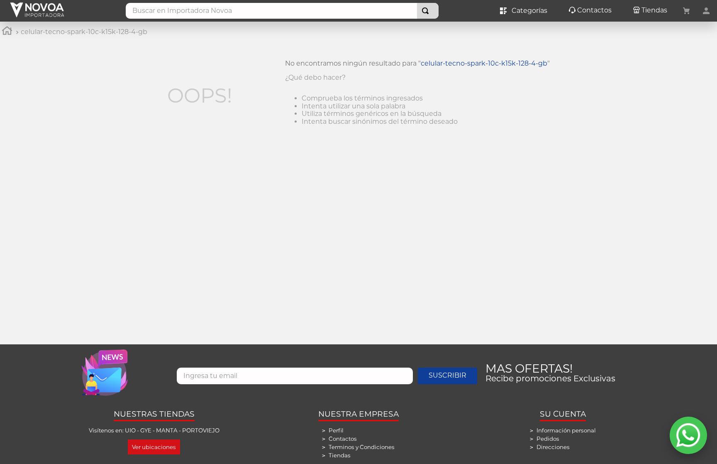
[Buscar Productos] (427, 11)
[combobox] (282, 11)
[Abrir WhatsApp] (688, 435)
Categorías (527, 11)
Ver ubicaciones (154, 447)
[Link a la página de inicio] (7, 32)
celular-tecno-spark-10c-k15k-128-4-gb (84, 32)
